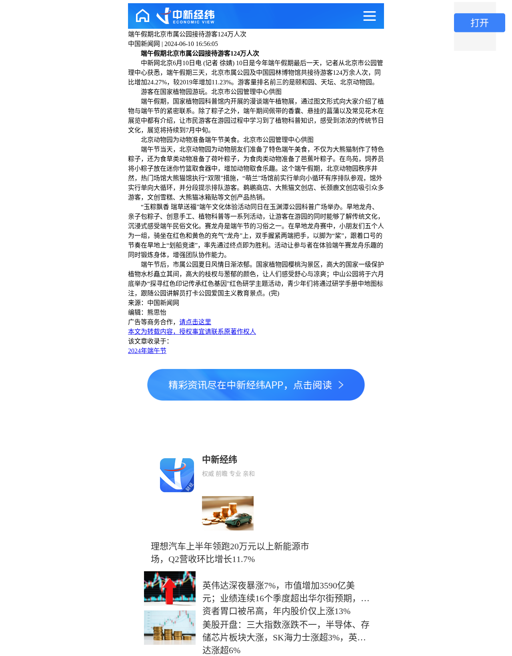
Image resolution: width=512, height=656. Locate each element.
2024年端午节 (147, 350)
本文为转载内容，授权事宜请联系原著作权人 (192, 331)
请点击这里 (195, 322)
